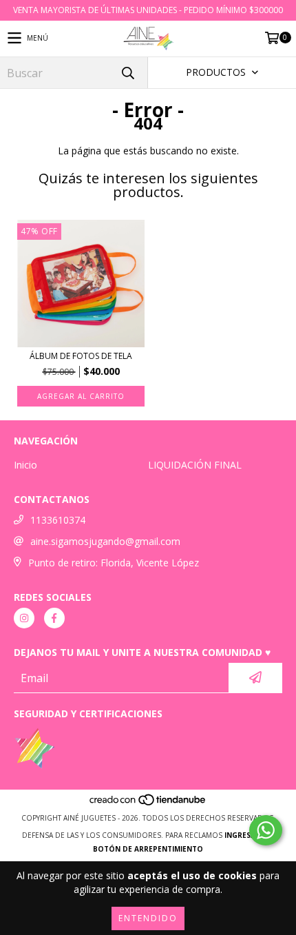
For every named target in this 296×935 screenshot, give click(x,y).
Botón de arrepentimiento (148, 849)
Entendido (148, 918)
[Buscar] (127, 72)
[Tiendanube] (148, 804)
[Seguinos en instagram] (24, 618)
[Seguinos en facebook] (54, 618)
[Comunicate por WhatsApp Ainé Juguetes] (265, 830)
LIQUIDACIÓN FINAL (195, 464)
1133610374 (57, 519)
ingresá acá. (249, 835)
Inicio (25, 464)
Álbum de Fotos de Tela (81, 356)
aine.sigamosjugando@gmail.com (105, 541)
